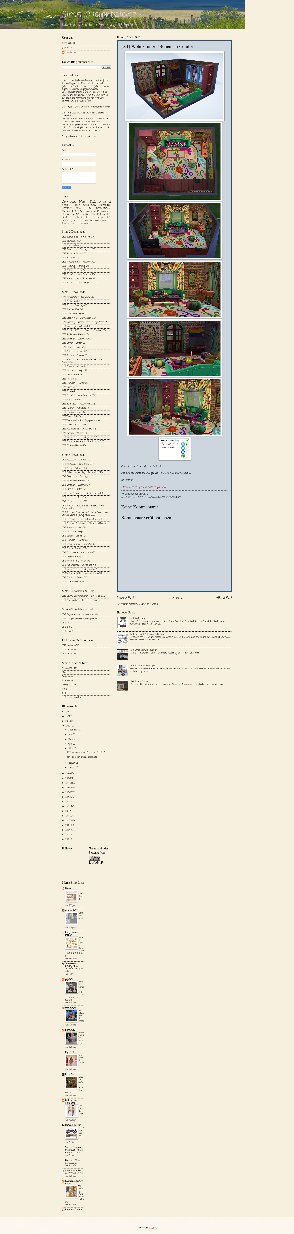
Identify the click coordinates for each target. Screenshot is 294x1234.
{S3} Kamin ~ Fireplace (73, 351)
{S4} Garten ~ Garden (72, 489)
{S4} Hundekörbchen (139, 681)
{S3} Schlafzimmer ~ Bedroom (76, 395)
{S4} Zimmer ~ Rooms (143, 497)
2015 (67, 792)
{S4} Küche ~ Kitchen (72, 527)
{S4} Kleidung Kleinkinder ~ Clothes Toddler (82, 523)
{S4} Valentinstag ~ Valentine (76, 561)
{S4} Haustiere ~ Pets (72, 497)
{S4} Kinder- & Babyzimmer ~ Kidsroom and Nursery (83, 507)
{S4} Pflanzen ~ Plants (73, 540)
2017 (67, 783)
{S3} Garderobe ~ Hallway (73, 334)
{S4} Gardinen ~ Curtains (74, 485)
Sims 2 (80, 208)
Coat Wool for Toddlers (81, 1060)
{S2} (91, 208)
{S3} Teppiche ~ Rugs (72, 412)
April (70, 744)
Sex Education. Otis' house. (81, 1015)
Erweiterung (68, 676)
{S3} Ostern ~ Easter (72, 374)
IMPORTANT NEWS (74, 1173)
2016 (67, 787)
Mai (70, 739)
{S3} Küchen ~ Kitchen (73, 366)
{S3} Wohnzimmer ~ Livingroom (77, 437)
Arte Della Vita (72, 910)
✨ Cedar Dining (81, 894)
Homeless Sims (72, 1160)
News (103, 220)
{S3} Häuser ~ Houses (72, 347)
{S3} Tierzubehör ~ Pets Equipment (79, 420)
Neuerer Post (125, 597)
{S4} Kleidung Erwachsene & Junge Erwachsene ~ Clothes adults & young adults (86, 514)
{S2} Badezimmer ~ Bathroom (76, 237)
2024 (68, 711)
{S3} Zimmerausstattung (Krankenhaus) (81, 441)
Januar (72, 767)
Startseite (175, 597)
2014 (67, 797)
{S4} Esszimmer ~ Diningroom (76, 476)
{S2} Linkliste (82, 214)
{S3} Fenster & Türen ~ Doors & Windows (82, 330)
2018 (67, 778)
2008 (68, 825)
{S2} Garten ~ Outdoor (72, 253)
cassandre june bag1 (81, 1131)
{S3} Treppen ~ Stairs (72, 424)
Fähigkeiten (67, 680)
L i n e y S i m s (73, 1209)
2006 (68, 834)
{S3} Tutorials (94, 217)
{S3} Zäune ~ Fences (72, 445)
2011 (67, 811)
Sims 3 (105, 201)
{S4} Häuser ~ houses (72, 501)
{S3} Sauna (67, 391)
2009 (68, 820)
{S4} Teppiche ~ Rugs (72, 556)
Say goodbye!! (71, 1163)
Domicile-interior (73, 1125)
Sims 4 (179, 497)
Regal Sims (70, 1074)
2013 (67, 801)
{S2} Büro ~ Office (70, 245)
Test (64, 693)
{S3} (93, 201)
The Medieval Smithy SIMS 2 (72, 965)
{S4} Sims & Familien (72, 548)
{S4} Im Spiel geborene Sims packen (79, 618)
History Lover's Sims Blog (72, 1102)
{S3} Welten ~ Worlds (72, 433)
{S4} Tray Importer (71, 631)
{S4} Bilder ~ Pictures (72, 468)
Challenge (66, 672)
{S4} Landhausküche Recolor (143, 650)
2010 (67, 816)
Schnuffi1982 (103, 208)
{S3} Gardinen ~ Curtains (74, 339)
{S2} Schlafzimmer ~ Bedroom (76, 274)
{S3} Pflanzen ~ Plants (73, 383)
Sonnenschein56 (89, 211)
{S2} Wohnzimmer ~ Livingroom (77, 282)
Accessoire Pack (92, 220)
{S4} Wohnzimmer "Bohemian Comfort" (86, 752)
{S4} (130, 497)
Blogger (152, 1228)
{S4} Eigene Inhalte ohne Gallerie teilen (80, 614)
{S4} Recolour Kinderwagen (143, 665)
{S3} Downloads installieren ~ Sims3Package (83, 596)
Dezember (73, 730)
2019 (67, 773)
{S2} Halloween (69, 257)
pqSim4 (69, 979)
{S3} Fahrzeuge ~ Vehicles (74, 326)
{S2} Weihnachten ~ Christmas (77, 278)
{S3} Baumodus (69, 301)
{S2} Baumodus (69, 241)
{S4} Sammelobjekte (71, 697)
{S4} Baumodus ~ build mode (75, 464)
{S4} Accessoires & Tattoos (74, 460)
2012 (67, 806)
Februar (72, 763)
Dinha (68, 888)
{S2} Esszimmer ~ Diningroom (76, 249)
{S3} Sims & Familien (72, 399)
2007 (68, 830)
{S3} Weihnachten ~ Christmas (77, 429)
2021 (67, 721)
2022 (68, 716)
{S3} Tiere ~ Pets (70, 416)
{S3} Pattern (68, 379)
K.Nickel (68, 48)
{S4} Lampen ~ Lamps (72, 531)
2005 (68, 839)
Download (170, 497)
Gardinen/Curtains (81, 917)
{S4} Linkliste (68, 653)
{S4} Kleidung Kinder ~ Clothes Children (81, 519)
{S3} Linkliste (98, 214)
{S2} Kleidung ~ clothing (73, 266)
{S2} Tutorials (84, 223)
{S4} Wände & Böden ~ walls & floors (80, 573)
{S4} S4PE (67, 627)
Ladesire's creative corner (74, 1182)
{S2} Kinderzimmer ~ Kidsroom (77, 262)
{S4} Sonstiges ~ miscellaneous (77, 552)
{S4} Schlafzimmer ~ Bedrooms (77, 544)
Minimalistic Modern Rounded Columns (74, 1151)
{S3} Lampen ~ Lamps (72, 370)
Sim (81, 220)
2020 (68, 726)
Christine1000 (69, 211)
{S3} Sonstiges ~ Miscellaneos (76, 404)
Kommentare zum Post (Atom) (143, 604)
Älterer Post (224, 597)
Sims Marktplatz (99, 14)
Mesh (83, 201)
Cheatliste (74, 223)
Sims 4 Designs (73, 1147)
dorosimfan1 (70, 52)
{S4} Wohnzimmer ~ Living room (78, 569)
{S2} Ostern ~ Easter (72, 270)
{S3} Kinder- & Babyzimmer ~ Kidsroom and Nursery (83, 361)
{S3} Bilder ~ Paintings (73, 305)
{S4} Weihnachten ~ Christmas (77, 565)
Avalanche (160, 497)
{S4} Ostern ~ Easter (72, 536)
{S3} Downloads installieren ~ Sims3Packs (82, 600)
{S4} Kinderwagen (138, 618)
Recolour (67, 208)
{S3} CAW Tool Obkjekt (73, 313)
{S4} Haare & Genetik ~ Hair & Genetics (81, 493)
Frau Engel (70, 1008)
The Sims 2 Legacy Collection (74, 970)
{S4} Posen (67, 623)
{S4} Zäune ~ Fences (72, 581)
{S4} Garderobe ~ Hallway (73, 480)
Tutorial (78, 217)
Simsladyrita (68, 214)
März (71, 748)
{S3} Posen (67, 387)
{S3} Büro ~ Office (70, 309)
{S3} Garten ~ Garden (72, 343)
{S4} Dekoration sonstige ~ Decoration (80, 472)
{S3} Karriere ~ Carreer (73, 355)
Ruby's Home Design (71, 934)
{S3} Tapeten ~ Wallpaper (74, 408)
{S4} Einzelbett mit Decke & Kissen (147, 634)
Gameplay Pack (69, 684)
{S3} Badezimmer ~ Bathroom (76, 297)
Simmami (105, 205)
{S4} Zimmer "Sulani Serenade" (82, 757)
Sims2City (70, 1030)
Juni (70, 734)
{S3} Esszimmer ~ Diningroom (76, 318)
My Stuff (69, 1052)
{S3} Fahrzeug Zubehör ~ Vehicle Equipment (83, 322)
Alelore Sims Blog (73, 1170)
